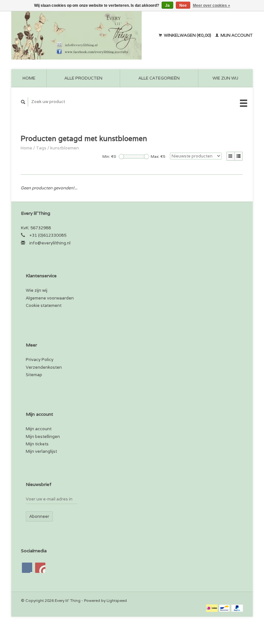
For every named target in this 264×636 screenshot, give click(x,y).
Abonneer (39, 516)
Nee (183, 5)
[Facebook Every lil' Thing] (27, 568)
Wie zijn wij (225, 78)
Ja (167, 5)
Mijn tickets (37, 444)
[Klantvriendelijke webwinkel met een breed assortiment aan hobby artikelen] (81, 35)
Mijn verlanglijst (41, 451)
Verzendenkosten (44, 367)
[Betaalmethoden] (212, 608)
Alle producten (83, 78)
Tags (41, 148)
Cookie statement (43, 305)
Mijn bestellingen (43, 436)
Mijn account (236, 35)
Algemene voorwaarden (50, 298)
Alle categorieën (159, 78)
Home (29, 78)
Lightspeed (117, 600)
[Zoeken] (23, 102)
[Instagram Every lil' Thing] (40, 568)
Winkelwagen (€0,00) (187, 35)
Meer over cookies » (211, 5)
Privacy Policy (39, 359)
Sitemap (34, 374)
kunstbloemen (64, 148)
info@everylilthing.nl (50, 243)
